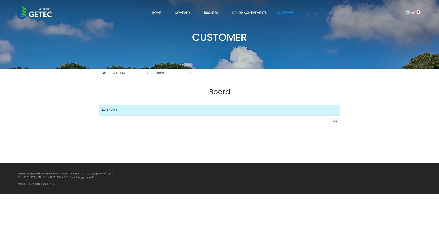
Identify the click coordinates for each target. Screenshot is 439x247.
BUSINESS (211, 12)
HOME (156, 12)
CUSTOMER (285, 12)
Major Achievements (249, 12)
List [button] (335, 121)
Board (219, 92)
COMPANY (182, 12)
